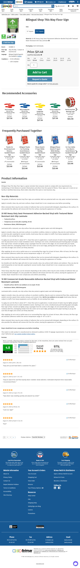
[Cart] (77, 6)
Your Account (32, 474)
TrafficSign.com (60, 550)
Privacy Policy (7, 477)
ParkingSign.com (37, 551)
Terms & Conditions (9, 488)
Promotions (31, 513)
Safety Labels (14, 14)
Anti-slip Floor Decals (37, 14)
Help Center (31, 496)
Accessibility (7, 491)
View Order (31, 481)
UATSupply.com (61, 551)
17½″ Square (40, 31)
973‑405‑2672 (54, 84)
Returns (30, 484)
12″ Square (30, 31)
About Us (6, 474)
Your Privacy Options (34, 488)
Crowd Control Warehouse (50, 550)
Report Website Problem (11, 484)
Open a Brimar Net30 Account (63, 474)
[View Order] (68, 6)
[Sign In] (73, 6)
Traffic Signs (11, 10)
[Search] (53, 6)
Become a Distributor (60, 481)
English (19, 56)
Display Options (26, 437)
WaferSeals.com (37, 552)
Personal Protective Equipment (73, 10)
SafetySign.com (6, 14)
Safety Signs (3, 10)
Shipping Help (32, 503)
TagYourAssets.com (53, 551)
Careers (30, 510)
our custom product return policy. (24, 334)
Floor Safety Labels (25, 14)
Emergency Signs (51, 10)
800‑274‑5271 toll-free (12, 540)
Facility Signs (40, 10)
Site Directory (7, 495)
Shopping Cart (32, 477)
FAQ (29, 499)
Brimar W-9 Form (59, 477)
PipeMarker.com (45, 551)
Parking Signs (21, 10)
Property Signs (31, 10)
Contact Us (6, 481)
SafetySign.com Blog (34, 506)
